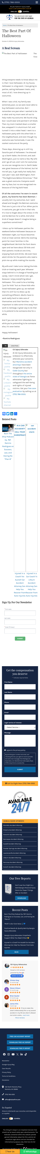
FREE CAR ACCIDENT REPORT (20, 1036)
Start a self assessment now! (19, 8)
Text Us (10, 1151)
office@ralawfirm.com (12, 1099)
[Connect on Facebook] (4, 1054)
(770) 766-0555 (19, 394)
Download (21, 898)
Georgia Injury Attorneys (13, 821)
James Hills (14, 1004)
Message (7, 733)
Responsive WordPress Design (13, 1149)
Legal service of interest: (13, 723)
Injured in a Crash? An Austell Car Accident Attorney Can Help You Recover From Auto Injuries (19, 944)
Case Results (6, 1068)
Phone (7, 702)
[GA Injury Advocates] (20, 17)
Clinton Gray (14, 980)
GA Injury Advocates (18, 964)
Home (4, 25)
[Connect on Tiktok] (26, 1054)
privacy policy (20, 750)
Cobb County (18, 371)
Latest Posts (14, 345)
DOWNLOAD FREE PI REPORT (20, 1048)
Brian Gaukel (14, 996)
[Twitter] (7, 363)
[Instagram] (8, 392)
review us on (16, 976)
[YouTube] (7, 402)
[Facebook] (7, 373)
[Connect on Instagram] (8, 1054)
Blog (16, 952)
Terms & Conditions (8, 1076)
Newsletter (5, 1061)
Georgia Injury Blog (8, 1064)
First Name (8, 682)
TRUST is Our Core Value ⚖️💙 (14, 924)
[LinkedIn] (7, 383)
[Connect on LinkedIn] (21, 1054)
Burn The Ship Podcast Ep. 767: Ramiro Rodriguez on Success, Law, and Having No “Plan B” (8, 446)
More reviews (20, 1018)
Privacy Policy (6, 1072)
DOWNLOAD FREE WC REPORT (20, 1042)
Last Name (8, 692)
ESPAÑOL (26, 12)
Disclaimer (5, 1080)
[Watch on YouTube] (13, 1054)
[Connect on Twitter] (17, 1054)
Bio (6, 345)
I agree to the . (15, 750)
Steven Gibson (15, 988)
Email (6, 712)
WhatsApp (31, 1151)
